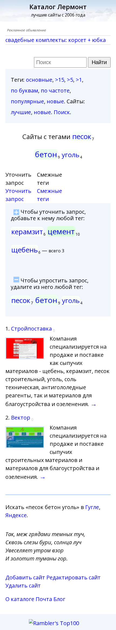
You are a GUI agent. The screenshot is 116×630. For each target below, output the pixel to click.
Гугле (92, 507)
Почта (44, 599)
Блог (59, 599)
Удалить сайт (23, 585)
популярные (27, 101)
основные (39, 79)
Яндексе (16, 515)
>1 (79, 79)
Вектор (20, 417)
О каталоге (19, 599)
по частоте (55, 90)
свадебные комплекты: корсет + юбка (55, 40)
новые (55, 101)
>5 (70, 79)
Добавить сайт (25, 577)
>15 (59, 79)
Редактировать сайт (73, 577)
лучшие (21, 112)
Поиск (62, 112)
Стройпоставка (31, 328)
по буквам (24, 90)
